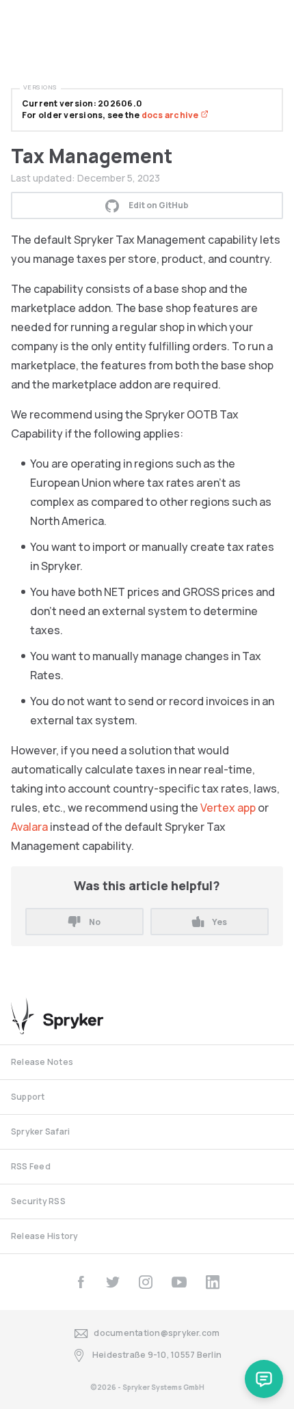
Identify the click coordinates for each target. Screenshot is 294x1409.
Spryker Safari (40, 1131)
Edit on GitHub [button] (159, 205)
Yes (219, 922)
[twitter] (113, 1282)
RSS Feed (31, 1166)
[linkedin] (212, 1282)
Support (28, 1096)
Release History (45, 1236)
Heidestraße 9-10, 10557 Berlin (157, 1355)
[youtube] (179, 1282)
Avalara (29, 826)
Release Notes (42, 1062)
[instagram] (145, 1282)
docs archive (171, 115)
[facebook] (81, 1282)
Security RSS (38, 1201)
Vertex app (228, 807)
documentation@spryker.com (156, 1333)
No (95, 922)
